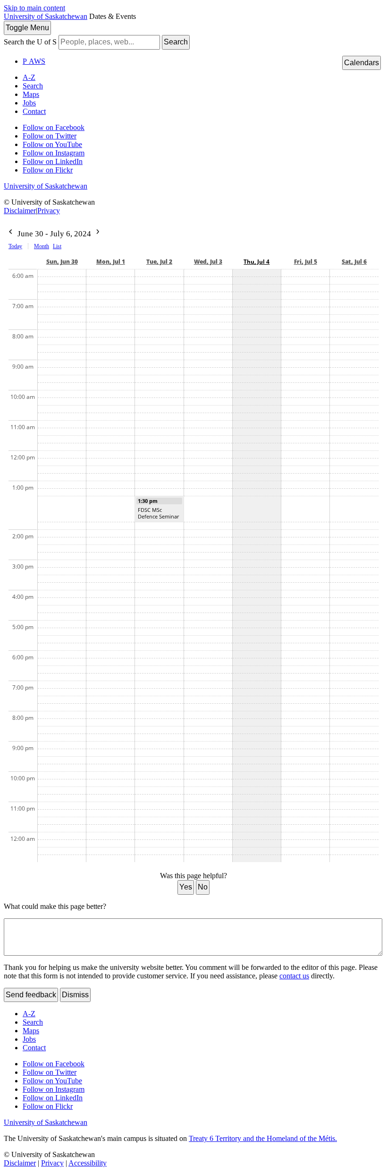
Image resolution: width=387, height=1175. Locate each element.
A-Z (29, 77)
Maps (31, 94)
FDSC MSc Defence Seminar (158, 513)
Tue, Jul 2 (159, 262)
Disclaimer (20, 211)
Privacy (48, 211)
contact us (294, 976)
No (203, 887)
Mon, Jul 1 (110, 262)
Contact (34, 111)
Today (15, 246)
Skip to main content (34, 8)
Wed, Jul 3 (208, 262)
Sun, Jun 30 (62, 262)
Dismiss (75, 995)
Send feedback (31, 995)
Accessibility (87, 1163)
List (57, 246)
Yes (185, 887)
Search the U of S (30, 42)
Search (176, 42)
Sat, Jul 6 (354, 262)
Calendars (361, 63)
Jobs (29, 103)
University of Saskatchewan (45, 16)
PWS (34, 61)
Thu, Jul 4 (256, 262)
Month (41, 246)
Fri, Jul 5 (305, 262)
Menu (27, 28)
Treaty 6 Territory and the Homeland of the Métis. (263, 1138)
